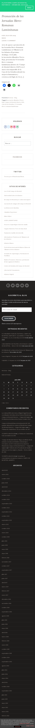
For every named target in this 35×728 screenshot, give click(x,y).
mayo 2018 (5, 553)
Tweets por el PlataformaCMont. (14, 176)
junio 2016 (5, 624)
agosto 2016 (5, 616)
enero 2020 (5, 532)
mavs (4, 38)
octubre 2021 (5, 516)
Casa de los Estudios (8, 104)
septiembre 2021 (7, 520)
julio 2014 (4, 670)
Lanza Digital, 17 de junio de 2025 (11, 356)
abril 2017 (4, 582)
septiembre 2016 (7, 612)
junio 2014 (5, 674)
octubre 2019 (6, 537)
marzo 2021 (5, 524)
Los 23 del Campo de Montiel (13, 191)
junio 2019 (5, 545)
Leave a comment (9, 40)
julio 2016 (4, 620)
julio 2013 (4, 695)
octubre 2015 (5, 649)
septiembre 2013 (7, 691)
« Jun (3, 403)
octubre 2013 (5, 686)
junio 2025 (5, 483)
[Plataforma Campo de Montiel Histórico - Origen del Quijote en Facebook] (5, 126)
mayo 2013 (5, 703)
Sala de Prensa (6, 375)
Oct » (7, 403)
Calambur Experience (10, 212)
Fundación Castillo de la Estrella (13, 233)
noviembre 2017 (6, 562)
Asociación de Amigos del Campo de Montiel (17, 204)
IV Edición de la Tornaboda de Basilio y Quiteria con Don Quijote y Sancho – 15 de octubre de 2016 (17, 450)
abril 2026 (5, 470)
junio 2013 (5, 699)
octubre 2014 (6, 657)
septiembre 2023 (7, 503)
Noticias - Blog (12, 98)
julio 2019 (4, 541)
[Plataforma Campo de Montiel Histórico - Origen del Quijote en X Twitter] (8, 126)
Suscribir (8, 318)
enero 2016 (5, 645)
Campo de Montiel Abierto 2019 (14, 102)
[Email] (27, 284)
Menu (29, 7)
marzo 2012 (5, 711)
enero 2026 (5, 474)
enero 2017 (5, 595)
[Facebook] (8, 284)
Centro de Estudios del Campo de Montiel (16, 266)
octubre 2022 (6, 508)
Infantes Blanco (9, 243)
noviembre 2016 (6, 603)
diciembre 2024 (6, 491)
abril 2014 (4, 682)
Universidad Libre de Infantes (13, 195)
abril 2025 (5, 487)
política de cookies (24, 723)
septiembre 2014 (7, 661)
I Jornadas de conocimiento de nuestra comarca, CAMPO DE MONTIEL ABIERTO (16, 458)
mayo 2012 (5, 707)
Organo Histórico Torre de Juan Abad (15, 229)
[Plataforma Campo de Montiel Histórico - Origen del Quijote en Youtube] (11, 126)
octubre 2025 (6, 478)
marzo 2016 (5, 637)
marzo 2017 (5, 587)
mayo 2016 (5, 628)
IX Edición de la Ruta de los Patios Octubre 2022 (16, 419)
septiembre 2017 (7, 570)
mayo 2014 (5, 678)
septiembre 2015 (7, 653)
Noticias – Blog (6, 370)
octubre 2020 (6, 528)
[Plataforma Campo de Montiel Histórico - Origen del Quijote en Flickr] (14, 126)
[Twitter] (13, 284)
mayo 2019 (5, 549)
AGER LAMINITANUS (10, 220)
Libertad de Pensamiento (12, 270)
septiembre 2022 (7, 512)
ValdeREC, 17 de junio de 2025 (10, 360)
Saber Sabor (7, 216)
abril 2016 (4, 632)
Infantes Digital (9, 274)
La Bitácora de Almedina (11, 208)
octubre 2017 (5, 566)
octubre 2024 (6, 495)
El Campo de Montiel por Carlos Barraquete (17, 199)
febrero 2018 (5, 558)
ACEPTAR (17, 726)
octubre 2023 (6, 499)
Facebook (17, 157)
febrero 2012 (5, 716)
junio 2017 (5, 578)
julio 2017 (4, 574)
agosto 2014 (5, 666)
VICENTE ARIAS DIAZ (8, 433)
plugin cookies (30, 725)
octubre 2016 (6, 607)
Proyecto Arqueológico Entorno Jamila (15, 224)
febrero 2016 (5, 641)
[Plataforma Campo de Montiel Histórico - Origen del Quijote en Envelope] (17, 126)
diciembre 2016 (6, 599)
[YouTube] (22, 284)
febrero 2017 (5, 591)
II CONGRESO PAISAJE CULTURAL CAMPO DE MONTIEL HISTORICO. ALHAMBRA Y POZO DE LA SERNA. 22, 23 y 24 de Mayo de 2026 (17, 336)
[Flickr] (17, 284)
